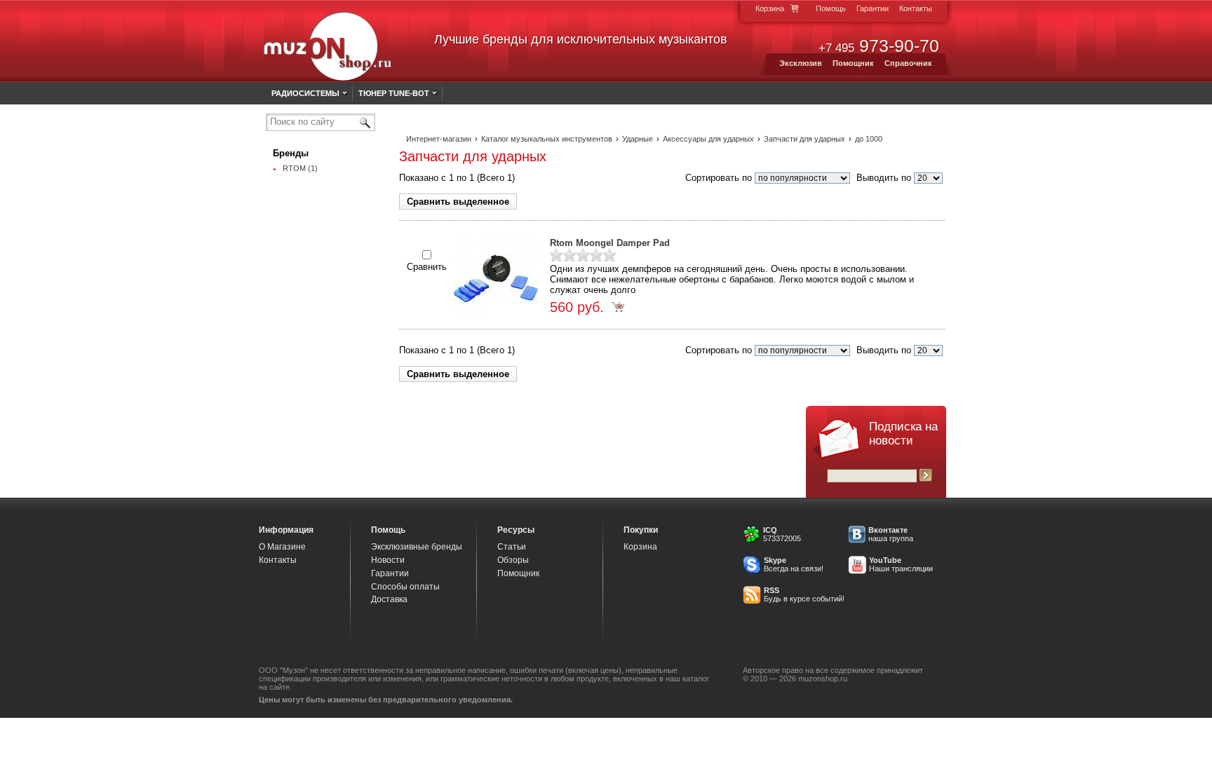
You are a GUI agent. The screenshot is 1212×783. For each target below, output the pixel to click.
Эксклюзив (800, 63)
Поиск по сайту (302, 121)
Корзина (769, 8)
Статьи (511, 547)
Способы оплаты (405, 587)
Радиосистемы (305, 93)
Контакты (915, 8)
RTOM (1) (300, 168)
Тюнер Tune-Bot (393, 93)
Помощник (853, 63)
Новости (388, 560)
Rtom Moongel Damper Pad (610, 243)
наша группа (890, 538)
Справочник (908, 63)
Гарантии (872, 8)
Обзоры (513, 560)
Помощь (831, 8)
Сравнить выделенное (458, 201)
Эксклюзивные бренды (416, 547)
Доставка (389, 599)
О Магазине (282, 547)
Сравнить (427, 266)
